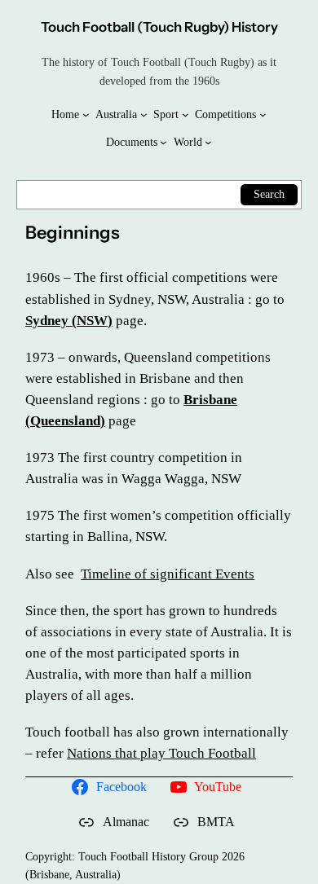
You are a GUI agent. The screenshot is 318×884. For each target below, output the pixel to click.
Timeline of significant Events (167, 574)
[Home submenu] (86, 114)
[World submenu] (208, 142)
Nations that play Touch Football (161, 753)
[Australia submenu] (144, 114)
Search (269, 193)
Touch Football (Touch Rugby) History (159, 27)
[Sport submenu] (185, 114)
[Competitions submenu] (263, 114)
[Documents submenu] (163, 142)
